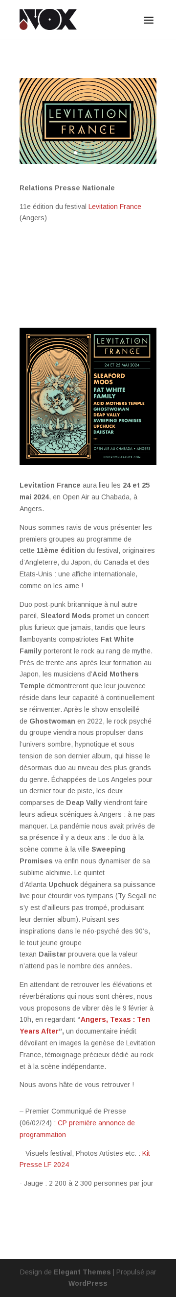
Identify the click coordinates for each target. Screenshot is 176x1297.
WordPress (88, 1283)
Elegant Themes (82, 1272)
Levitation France (114, 206)
